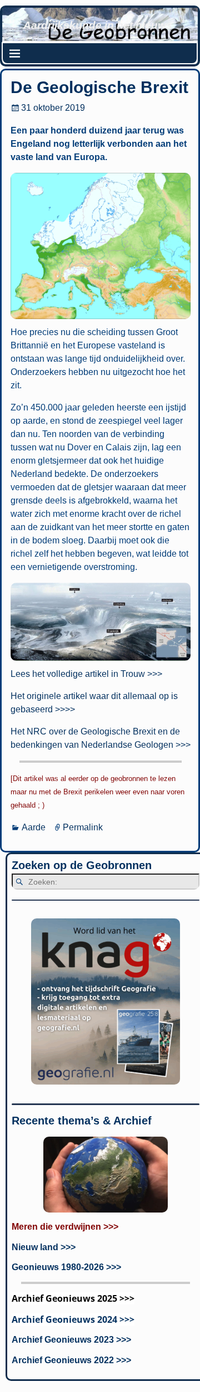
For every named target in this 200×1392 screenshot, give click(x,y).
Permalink (83, 827)
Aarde (34, 827)
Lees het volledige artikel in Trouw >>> (86, 674)
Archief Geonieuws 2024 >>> (73, 1319)
